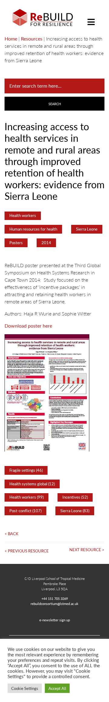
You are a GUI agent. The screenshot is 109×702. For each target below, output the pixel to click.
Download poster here (28, 325)
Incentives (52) (75, 497)
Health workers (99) (26, 497)
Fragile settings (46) (26, 470)
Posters (16, 242)
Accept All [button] (57, 688)
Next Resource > (86, 549)
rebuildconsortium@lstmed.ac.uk (54, 603)
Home (11, 38)
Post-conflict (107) (25, 510)
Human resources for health (33, 229)
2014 (46, 242)
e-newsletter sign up (54, 619)
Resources (31, 38)
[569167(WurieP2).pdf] (47, 392)
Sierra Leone (86, 229)
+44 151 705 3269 (54, 598)
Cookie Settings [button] (24, 688)
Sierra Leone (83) (74, 510)
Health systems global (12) (32, 484)
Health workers (22, 215)
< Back (11, 533)
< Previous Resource (27, 551)
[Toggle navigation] (91, 17)
